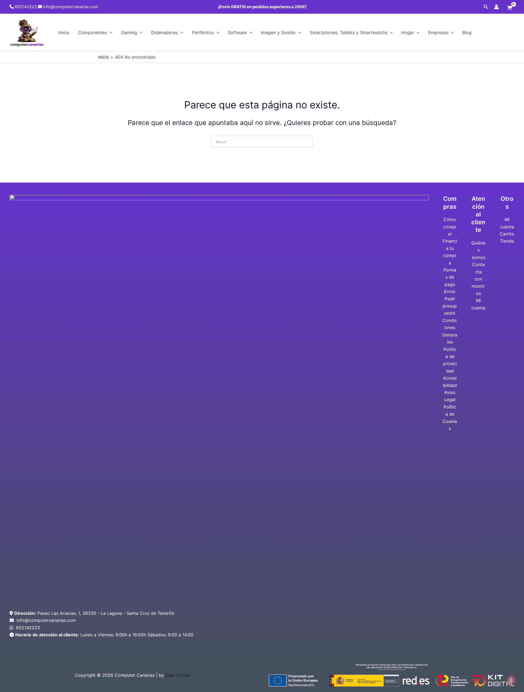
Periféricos (203, 32)
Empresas (438, 32)
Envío (449, 291)
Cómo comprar (450, 227)
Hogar (407, 32)
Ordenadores (164, 32)
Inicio (63, 32)
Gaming (129, 32)
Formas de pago (449, 277)
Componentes (92, 32)
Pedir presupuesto (450, 306)
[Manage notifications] (511, 680)
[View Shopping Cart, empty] (509, 8)
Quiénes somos (478, 250)
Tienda (507, 241)
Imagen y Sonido (278, 32)
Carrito (507, 234)
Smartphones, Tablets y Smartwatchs (348, 32)
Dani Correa (177, 675)
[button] (486, 7)
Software (237, 32)
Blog (467, 32)
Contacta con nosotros (478, 279)
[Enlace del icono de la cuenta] (496, 6)
